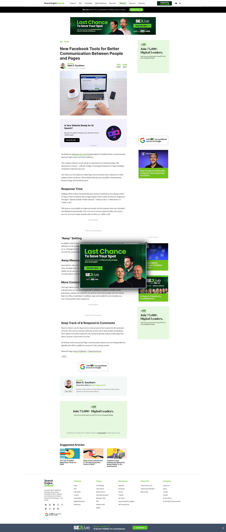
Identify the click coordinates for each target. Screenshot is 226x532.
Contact (165, 492)
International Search (102, 495)
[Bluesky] (45, 508)
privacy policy (102, 433)
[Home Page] (54, 3)
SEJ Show (121, 498)
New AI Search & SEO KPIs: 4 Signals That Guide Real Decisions (152, 173)
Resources (112, 3)
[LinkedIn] (49, 504)
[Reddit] (53, 508)
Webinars (123, 3)
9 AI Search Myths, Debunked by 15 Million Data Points (151, 265)
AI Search (73, 3)
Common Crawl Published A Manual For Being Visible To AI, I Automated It (116, 463)
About (165, 489)
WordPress (77, 504)
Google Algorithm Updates (126, 501)
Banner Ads (144, 492)
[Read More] (153, 252)
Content (76, 495)
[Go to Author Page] (63, 66)
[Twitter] (62, 504)
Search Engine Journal (98, 385)
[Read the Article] (70, 453)
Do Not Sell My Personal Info (171, 501)
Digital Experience (79, 501)
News (64, 356)
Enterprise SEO (100, 498)
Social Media (78, 498)
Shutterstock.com (94, 351)
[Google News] (45, 504)
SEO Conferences (123, 504)
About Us (132, 3)
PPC (97, 501)
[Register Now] (153, 159)
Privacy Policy (167, 498)
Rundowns (121, 489)
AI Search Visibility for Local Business (150, 297)
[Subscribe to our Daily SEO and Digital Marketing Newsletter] (176, 3)
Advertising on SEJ (146, 485)
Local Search (100, 489)
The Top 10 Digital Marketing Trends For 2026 (68, 462)
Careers (165, 495)
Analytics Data (100, 504)
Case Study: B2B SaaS (147, 489)
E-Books (121, 495)
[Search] (180, 3)
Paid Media (88, 3)
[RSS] (58, 508)
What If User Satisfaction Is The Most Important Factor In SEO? (93, 462)
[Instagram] (49, 508)
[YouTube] (53, 504)
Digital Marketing (100, 3)
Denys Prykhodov (79, 351)
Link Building (100, 485)
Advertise (141, 3)
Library (120, 492)
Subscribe (166, 485)
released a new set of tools (82, 154)
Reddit (98, 508)
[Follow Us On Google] (93, 366)
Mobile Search (100, 492)
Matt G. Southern (76, 65)
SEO (80, 3)
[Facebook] (58, 504)
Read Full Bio (68, 391)
